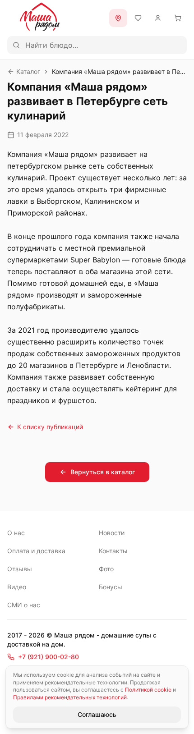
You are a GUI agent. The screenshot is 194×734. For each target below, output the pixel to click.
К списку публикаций (50, 427)
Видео (16, 587)
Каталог (28, 71)
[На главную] (39, 16)
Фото (106, 569)
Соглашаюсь (97, 714)
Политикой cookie (148, 689)
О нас (16, 533)
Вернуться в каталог (102, 472)
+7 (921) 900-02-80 (48, 657)
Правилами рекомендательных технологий (70, 697)
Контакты (113, 551)
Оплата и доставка (36, 551)
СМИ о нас (23, 605)
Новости (112, 533)
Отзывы (19, 569)
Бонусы (110, 587)
